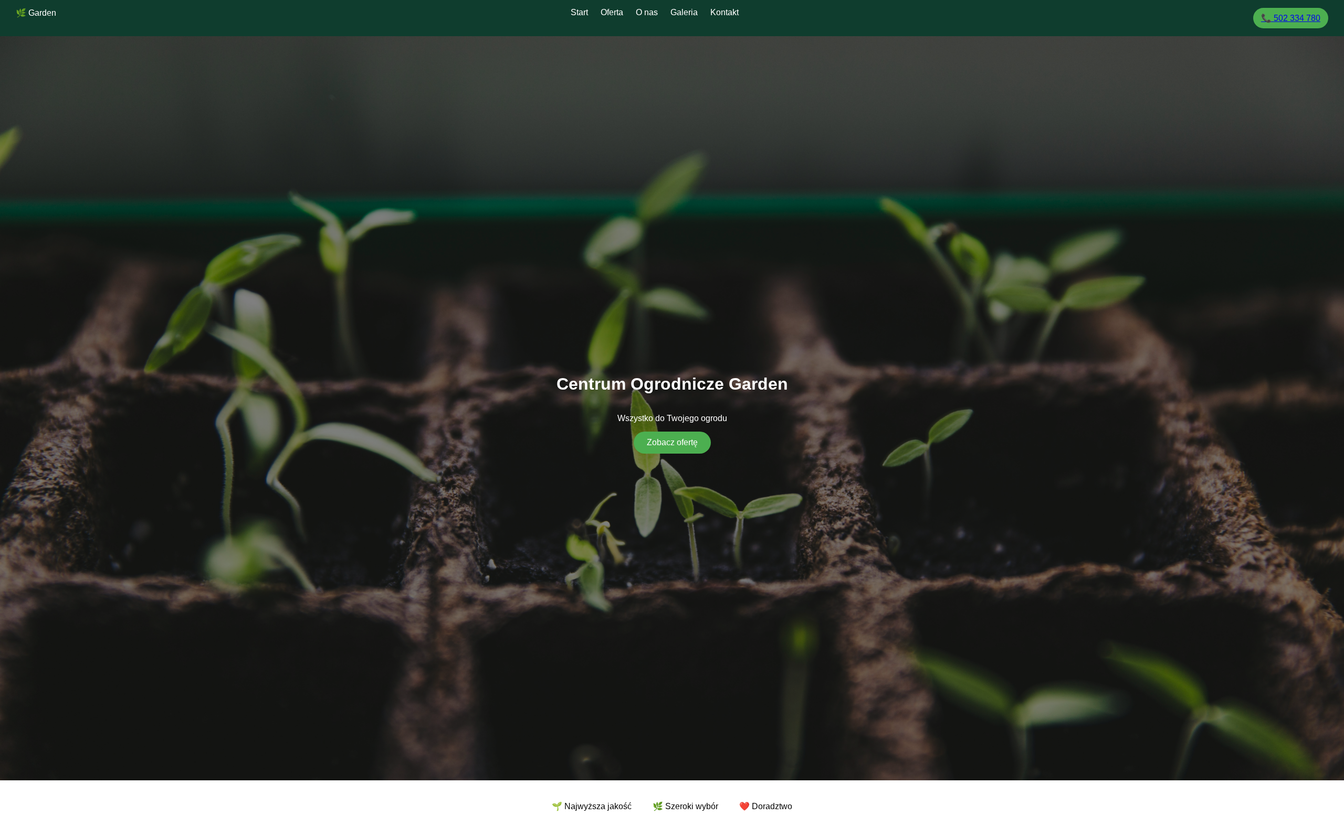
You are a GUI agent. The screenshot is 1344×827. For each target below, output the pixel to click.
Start (579, 12)
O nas (647, 12)
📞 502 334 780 (1290, 18)
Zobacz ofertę (672, 442)
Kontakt (724, 12)
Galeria (684, 12)
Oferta (612, 12)
